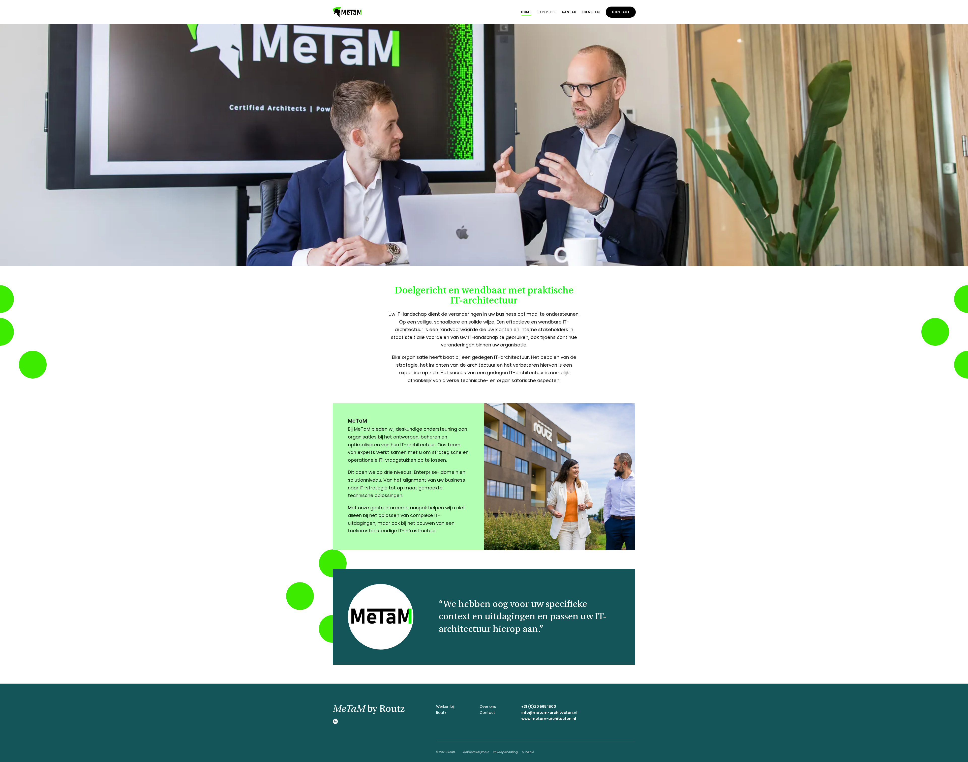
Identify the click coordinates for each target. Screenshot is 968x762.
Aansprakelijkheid (476, 752)
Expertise (546, 12)
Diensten (591, 12)
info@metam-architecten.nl (549, 712)
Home (526, 12)
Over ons (488, 706)
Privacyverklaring (505, 752)
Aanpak (569, 12)
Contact (621, 12)
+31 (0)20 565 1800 (538, 706)
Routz (441, 712)
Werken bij (445, 706)
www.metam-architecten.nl (548, 718)
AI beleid (528, 752)
